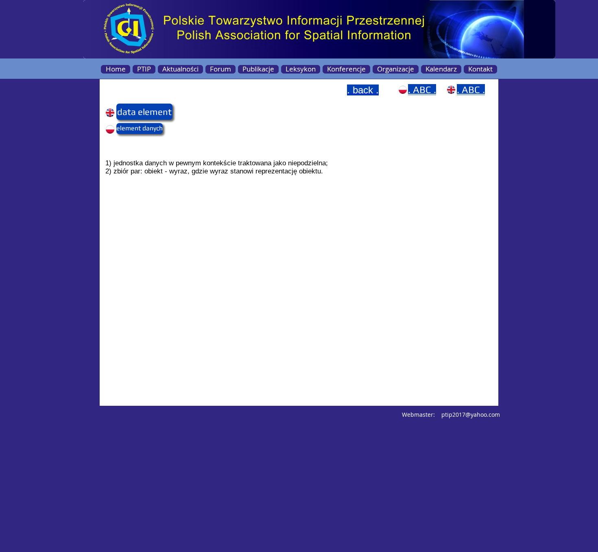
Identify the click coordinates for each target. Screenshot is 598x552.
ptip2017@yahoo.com (470, 414)
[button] (132, 112)
